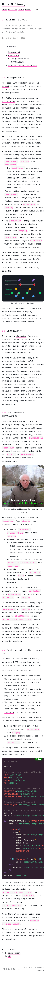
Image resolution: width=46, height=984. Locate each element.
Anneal (5, 86)
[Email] (3, 969)
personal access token (28, 675)
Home (4, 9)
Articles (12, 9)
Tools (21, 9)
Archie (40, 970)
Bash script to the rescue (22, 65)
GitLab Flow (8, 101)
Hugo (39, 967)
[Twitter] (14, 969)
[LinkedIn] (8, 969)
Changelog (13, 55)
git (9, 956)
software (12, 949)
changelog (21, 336)
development (14, 953)
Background (14, 52)
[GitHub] (19, 969)
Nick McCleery (13, 4)
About (28, 9)
